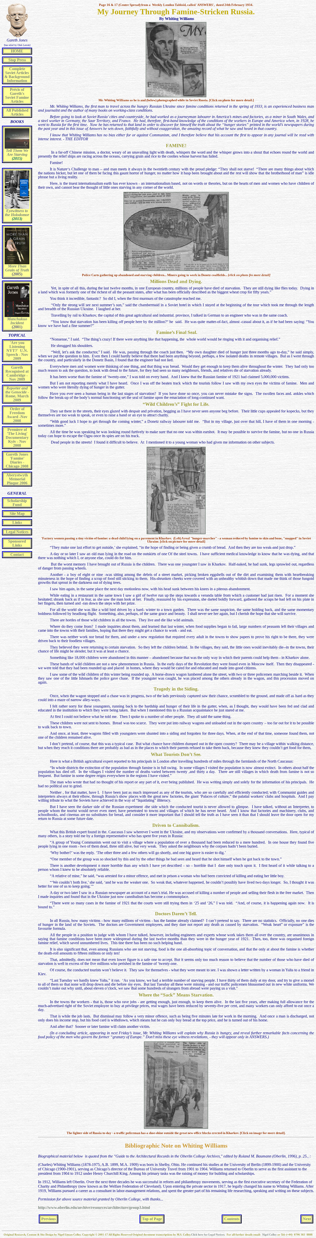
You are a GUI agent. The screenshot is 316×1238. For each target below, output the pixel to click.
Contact (17, 554)
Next (307, 1219)
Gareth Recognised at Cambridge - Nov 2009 (17, 373)
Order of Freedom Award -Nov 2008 (17, 415)
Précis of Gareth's (17, 91)
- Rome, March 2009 (17, 394)
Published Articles (19, 112)
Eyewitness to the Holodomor (17, 213)
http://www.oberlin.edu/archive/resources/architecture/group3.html (94, 1207)
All (8, 110)
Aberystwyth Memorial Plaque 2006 (17, 479)
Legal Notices (17, 532)
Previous (48, 1219)
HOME (17, 51)
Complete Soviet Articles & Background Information (17, 75)
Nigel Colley (269, 1234)
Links (17, 522)
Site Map (17, 513)
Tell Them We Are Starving (17, 152)
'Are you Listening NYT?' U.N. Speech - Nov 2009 (17, 351)
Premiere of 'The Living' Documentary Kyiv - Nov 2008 (17, 437)
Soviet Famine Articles (17, 99)
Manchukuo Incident (17, 321)
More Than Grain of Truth (17, 268)
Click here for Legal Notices (207, 1234)
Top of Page (152, 1219)
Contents (231, 1219)
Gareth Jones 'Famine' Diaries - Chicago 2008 (17, 460)
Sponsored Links (17, 543)
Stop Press (17, 60)
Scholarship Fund (17, 503)
